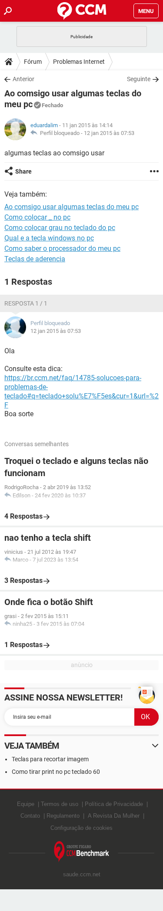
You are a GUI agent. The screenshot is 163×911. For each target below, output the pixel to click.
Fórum (33, 61)
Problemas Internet (79, 61)
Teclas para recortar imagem (50, 759)
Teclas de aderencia (34, 259)
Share (23, 171)
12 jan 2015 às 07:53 (109, 133)
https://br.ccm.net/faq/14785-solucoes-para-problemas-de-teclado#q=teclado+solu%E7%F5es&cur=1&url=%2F (81, 391)
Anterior (23, 79)
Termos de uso (59, 804)
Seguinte (138, 79)
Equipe (25, 804)
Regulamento (63, 815)
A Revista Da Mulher (114, 815)
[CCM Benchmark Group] (81, 851)
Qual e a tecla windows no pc (49, 238)
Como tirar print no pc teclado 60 (56, 771)
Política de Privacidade (114, 804)
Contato (30, 815)
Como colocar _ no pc (37, 217)
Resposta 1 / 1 (25, 303)
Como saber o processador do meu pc (62, 248)
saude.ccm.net (81, 874)
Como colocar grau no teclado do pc (59, 228)
